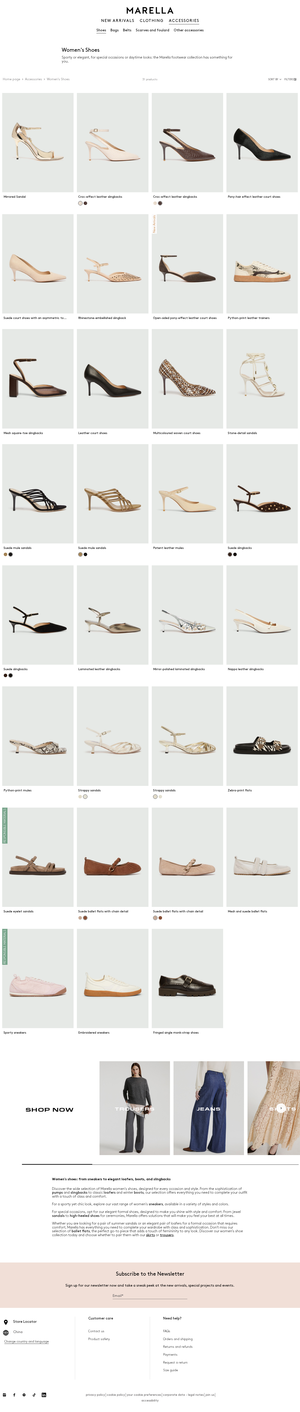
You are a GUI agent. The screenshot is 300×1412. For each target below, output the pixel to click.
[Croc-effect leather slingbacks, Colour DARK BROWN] (85, 203)
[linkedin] (44, 1395)
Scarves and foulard (152, 30)
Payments (170, 1354)
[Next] (281, 1108)
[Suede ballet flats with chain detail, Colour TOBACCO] (160, 918)
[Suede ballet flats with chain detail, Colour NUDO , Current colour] (155, 918)
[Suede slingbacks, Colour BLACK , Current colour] (10, 675)
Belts (127, 30)
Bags (114, 30)
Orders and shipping (178, 1339)
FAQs (166, 1331)
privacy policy (95, 1394)
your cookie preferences (144, 1394)
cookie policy (116, 1394)
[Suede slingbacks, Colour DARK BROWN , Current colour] (230, 554)
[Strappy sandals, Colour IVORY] (160, 796)
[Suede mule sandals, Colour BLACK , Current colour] (10, 554)
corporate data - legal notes (183, 1394)
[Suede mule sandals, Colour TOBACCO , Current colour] (80, 554)
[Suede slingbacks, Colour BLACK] (235, 554)
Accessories (33, 79)
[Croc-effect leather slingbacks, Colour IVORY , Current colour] (80, 203)
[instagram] (4, 1395)
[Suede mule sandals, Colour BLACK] (85, 554)
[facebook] (14, 1395)
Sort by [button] (273, 79)
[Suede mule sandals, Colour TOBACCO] (5, 554)
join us (209, 1394)
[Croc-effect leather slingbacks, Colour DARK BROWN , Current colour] (160, 203)
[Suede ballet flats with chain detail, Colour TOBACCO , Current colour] (85, 918)
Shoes (101, 30)
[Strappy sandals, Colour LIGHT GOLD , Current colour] (155, 796)
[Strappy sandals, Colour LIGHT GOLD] (80, 796)
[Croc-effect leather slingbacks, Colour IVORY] (155, 203)
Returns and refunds (178, 1346)
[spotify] (24, 1395)
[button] (291, 79)
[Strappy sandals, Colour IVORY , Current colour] (85, 796)
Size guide (170, 1370)
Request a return (175, 1362)
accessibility (150, 1400)
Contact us (96, 1331)
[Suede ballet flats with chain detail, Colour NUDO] (80, 918)
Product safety (99, 1339)
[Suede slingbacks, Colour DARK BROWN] (5, 675)
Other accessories (189, 30)
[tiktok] (34, 1395)
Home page (11, 79)
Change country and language (26, 1341)
